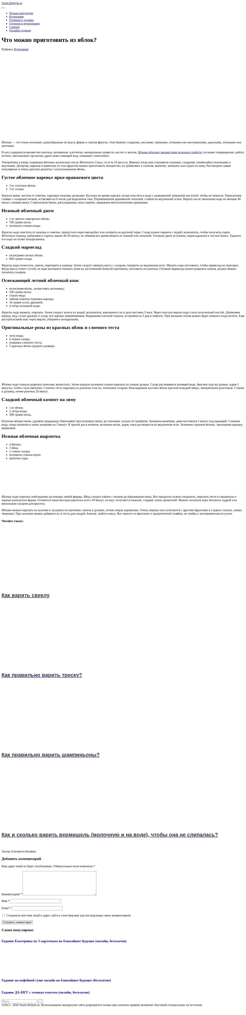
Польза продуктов (21, 13)
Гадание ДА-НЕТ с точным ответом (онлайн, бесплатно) (46, 992)
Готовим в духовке (21, 20)
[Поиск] (40, 1001)
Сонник (14, 27)
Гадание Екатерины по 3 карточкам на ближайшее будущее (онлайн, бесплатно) (64, 941)
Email (6, 908)
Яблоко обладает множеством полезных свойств (170, 152)
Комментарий (12, 894)
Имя (5, 901)
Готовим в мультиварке (24, 23)
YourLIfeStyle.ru (12, 3)
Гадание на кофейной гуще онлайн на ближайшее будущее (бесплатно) (56, 980)
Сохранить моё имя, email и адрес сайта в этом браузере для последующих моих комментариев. (68, 915)
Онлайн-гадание (20, 30)
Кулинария (16, 16)
